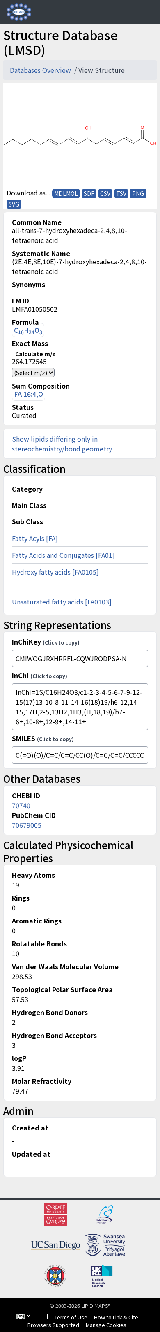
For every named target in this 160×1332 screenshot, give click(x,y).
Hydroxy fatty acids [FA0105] (55, 572)
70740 (21, 805)
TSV (121, 193)
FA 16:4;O (28, 394)
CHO (28, 330)
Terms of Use (71, 1317)
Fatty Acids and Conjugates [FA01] (63, 555)
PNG (138, 193)
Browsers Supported (53, 1325)
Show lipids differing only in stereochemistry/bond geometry (62, 444)
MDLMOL (66, 193)
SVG (14, 204)
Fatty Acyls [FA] (35, 538)
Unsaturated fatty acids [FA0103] (62, 601)
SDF (89, 193)
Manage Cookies (106, 1325)
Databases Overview (41, 70)
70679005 (26, 825)
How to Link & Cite (116, 1317)
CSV (105, 193)
